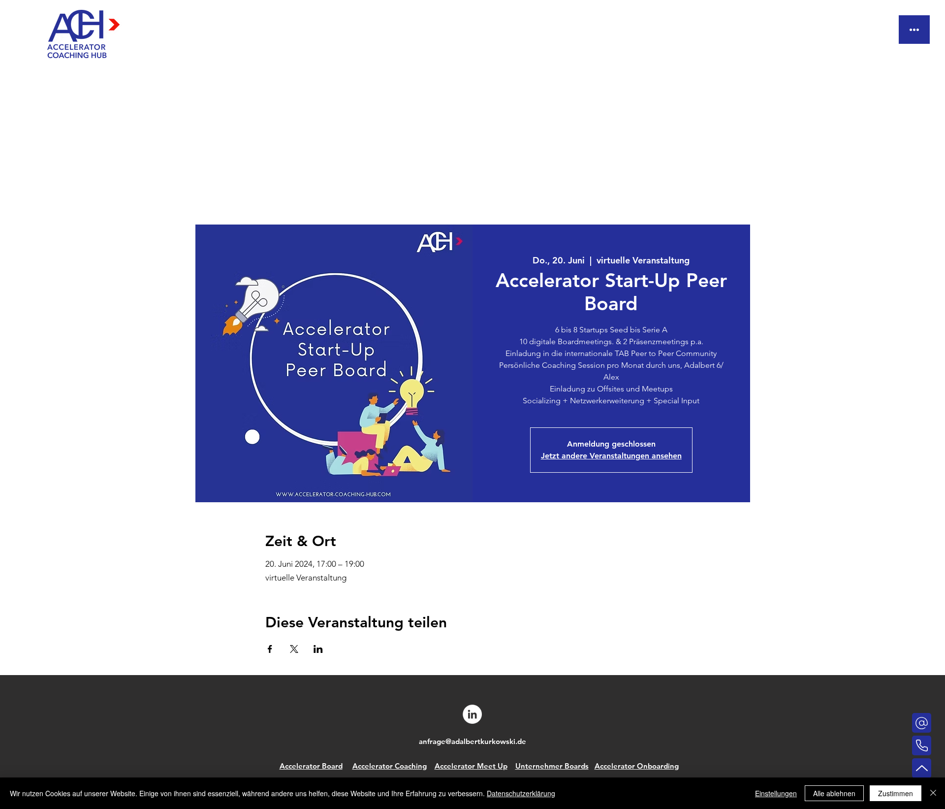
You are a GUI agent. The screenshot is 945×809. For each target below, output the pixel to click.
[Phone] (921, 723)
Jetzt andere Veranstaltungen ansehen (611, 455)
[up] (921, 768)
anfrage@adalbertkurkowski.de (472, 741)
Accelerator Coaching (389, 766)
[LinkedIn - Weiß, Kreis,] (472, 714)
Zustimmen (895, 793)
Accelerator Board (311, 766)
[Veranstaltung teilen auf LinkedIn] (318, 649)
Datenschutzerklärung (521, 793)
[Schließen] (933, 793)
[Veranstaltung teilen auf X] (294, 649)
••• (914, 29)
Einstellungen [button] (776, 793)
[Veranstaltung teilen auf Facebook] (270, 649)
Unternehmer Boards (552, 766)
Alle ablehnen (834, 793)
